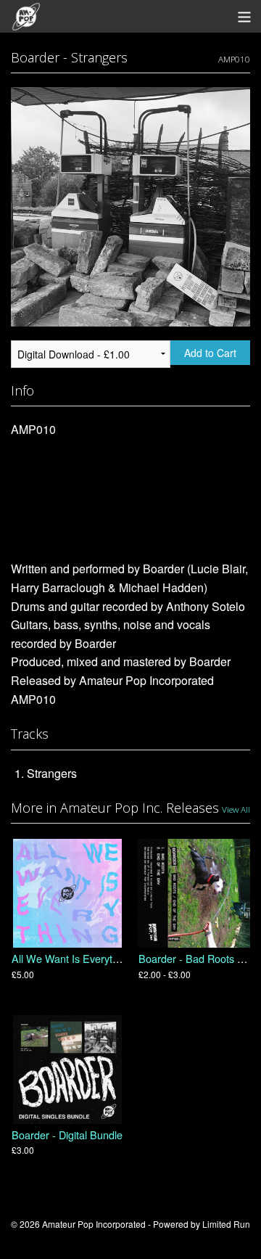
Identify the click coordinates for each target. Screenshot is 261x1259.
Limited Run (226, 1224)
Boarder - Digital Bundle (67, 1134)
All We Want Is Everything (72, 958)
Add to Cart (210, 352)
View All (236, 809)
